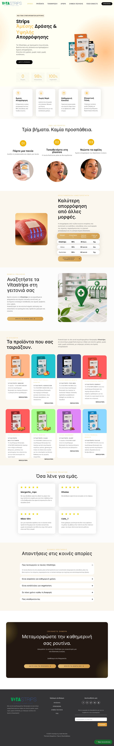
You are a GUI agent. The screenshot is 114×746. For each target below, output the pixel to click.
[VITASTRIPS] (12, 4)
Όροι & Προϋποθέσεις (63, 736)
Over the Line (63, 734)
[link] (18, 366)
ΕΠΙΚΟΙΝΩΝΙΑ (107, 4)
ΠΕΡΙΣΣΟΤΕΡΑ (23, 397)
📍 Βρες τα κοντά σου (103, 742)
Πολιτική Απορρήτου (50, 736)
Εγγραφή (102, 724)
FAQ (57, 713)
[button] (57, 569)
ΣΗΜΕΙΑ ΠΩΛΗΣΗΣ (57, 710)
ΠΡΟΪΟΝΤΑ (57, 703)
